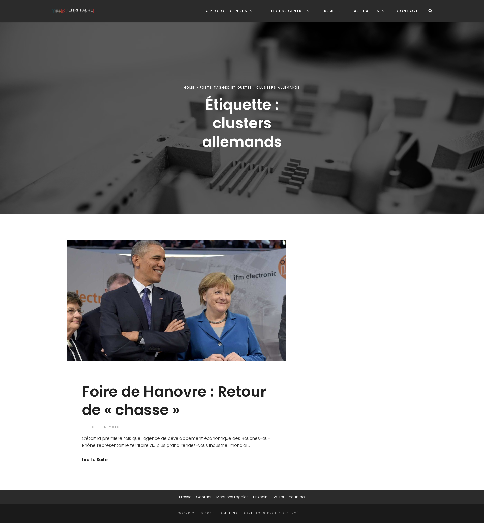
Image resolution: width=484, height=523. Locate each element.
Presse (185, 496)
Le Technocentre (284, 10)
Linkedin (260, 496)
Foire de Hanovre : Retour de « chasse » (174, 400)
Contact (407, 10)
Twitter (278, 496)
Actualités (366, 10)
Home (189, 87)
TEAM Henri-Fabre (235, 513)
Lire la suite (95, 460)
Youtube (297, 496)
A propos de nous (226, 10)
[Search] (430, 11)
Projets (331, 10)
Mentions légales (232, 496)
